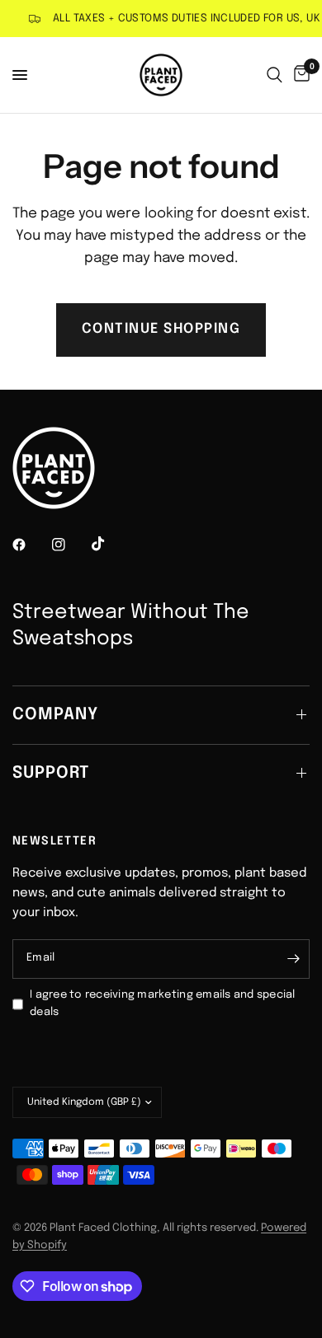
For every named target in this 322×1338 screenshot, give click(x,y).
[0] (299, 75)
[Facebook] (30, 544)
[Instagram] (70, 544)
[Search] (274, 75)
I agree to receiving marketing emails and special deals (163, 1003)
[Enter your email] (293, 959)
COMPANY (55, 714)
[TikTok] (110, 544)
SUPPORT (50, 773)
